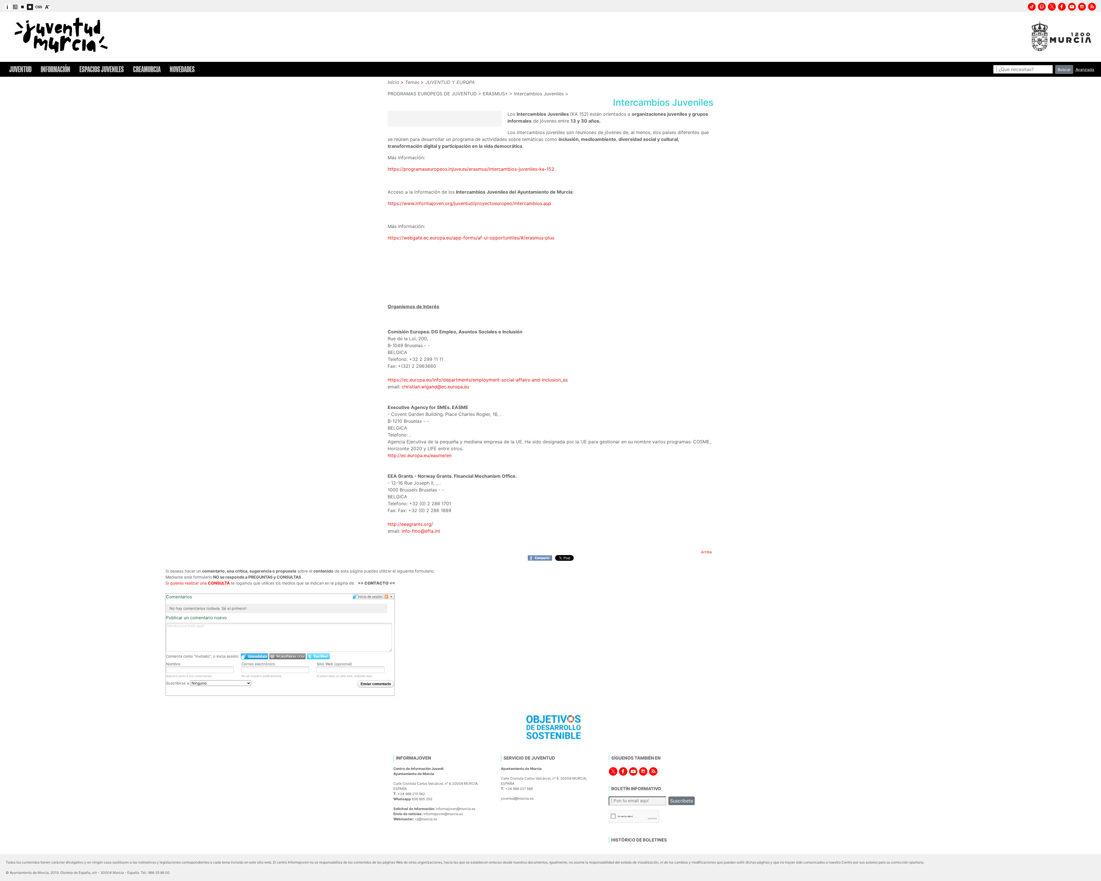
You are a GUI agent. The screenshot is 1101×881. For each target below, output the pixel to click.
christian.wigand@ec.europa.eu (435, 387)
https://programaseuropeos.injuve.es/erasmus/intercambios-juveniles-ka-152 (471, 169)
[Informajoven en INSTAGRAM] (1082, 6)
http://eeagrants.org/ (410, 524)
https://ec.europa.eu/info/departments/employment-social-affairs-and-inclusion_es (478, 380)
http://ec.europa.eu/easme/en (420, 455)
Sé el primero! (234, 608)
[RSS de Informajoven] (1092, 6)
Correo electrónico (258, 664)
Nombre (173, 664)
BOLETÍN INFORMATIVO (636, 788)
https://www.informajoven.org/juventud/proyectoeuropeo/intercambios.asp (469, 203)
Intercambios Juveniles (539, 94)
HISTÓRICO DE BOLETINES (639, 840)
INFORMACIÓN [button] (55, 69)
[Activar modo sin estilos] (38, 6)
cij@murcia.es (426, 819)
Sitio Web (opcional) (334, 664)
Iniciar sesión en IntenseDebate (254, 656)
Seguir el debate (389, 596)
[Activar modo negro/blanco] (30, 6)
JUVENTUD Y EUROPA (450, 82)
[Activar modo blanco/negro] (22, 6)
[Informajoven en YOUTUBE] (1072, 6)
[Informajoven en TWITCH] (1042, 6)
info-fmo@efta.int (421, 531)
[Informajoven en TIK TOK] (1032, 6)
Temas (412, 82)
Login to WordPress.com (287, 656)
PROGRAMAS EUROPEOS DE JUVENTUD (432, 94)
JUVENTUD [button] (20, 69)
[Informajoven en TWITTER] (1052, 6)
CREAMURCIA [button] (147, 69)
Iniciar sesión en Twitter (318, 656)
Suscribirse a (178, 683)
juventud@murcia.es (517, 798)
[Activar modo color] (15, 6)
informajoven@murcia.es (455, 809)
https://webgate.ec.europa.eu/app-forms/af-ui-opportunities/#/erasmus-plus (471, 238)
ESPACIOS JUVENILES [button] (101, 69)
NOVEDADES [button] (182, 69)
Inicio (393, 82)
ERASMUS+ (495, 94)
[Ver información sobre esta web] (8, 6)
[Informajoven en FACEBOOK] (1062, 6)
